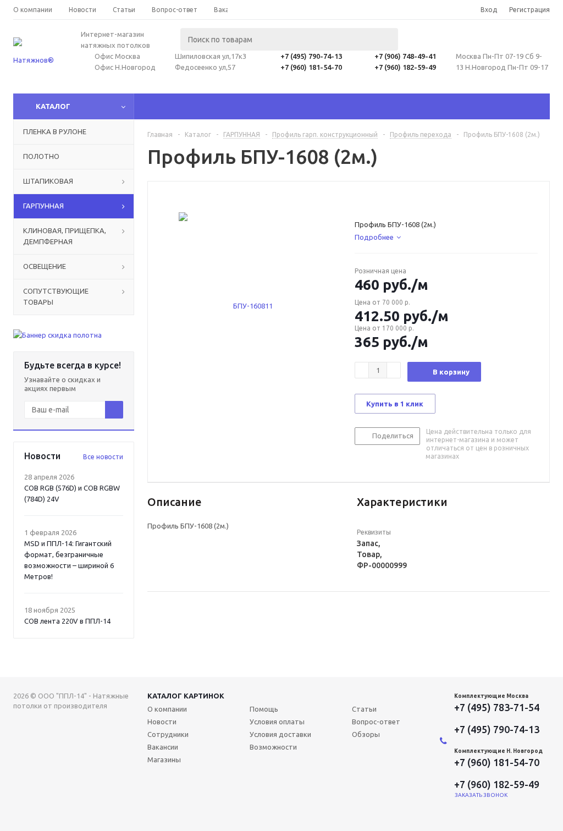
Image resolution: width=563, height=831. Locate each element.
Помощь (264, 709)
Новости (161, 721)
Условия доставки (280, 734)
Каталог (53, 106)
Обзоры (366, 734)
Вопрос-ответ (376, 721)
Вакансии (162, 747)
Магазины (164, 759)
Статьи (364, 709)
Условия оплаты (277, 721)
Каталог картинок (185, 696)
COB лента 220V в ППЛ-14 (67, 621)
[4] (391, 200)
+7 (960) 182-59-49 (405, 67)
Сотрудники (168, 734)
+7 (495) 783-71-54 (496, 707)
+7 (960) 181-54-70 (311, 67)
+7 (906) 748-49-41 (405, 56)
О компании (167, 709)
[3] (381, 200)
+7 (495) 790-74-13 (311, 56)
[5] (401, 200)
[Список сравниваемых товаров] (428, 47)
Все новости (103, 456)
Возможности (273, 747)
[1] (360, 200)
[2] (370, 200)
